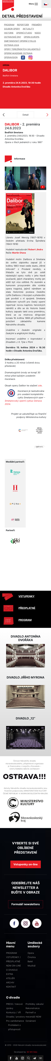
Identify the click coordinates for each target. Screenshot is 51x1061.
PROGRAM (9, 24)
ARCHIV (10, 982)
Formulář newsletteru (25, 904)
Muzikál (31, 965)
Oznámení (31, 1020)
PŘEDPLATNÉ (26, 608)
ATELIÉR (10, 978)
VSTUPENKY (26, 596)
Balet (30, 961)
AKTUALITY (28, 28)
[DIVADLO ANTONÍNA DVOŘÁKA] (25, 655)
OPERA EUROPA (31, 37)
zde (40, 385)
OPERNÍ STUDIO (24, 33)
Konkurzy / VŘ (13, 1012)
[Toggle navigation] (46, 4)
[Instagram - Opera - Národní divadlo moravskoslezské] (30, 58)
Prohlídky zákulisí (35, 1004)
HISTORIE (8, 33)
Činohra (32, 957)
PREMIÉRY (37, 24)
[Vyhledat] (28, 1058)
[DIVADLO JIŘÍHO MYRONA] (25, 696)
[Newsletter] (34, 1058)
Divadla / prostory (15, 1016)
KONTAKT (11, 986)
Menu (32, 4)
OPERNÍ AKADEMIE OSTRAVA (18, 53)
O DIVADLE (12, 969)
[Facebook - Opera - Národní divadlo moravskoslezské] (23, 58)
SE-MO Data (32, 1052)
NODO (38, 33)
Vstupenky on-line (25, 864)
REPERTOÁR (23, 24)
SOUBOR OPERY (12, 28)
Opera (31, 953)
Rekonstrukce (33, 1008)
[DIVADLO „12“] (25, 737)
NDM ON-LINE (13, 965)
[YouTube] (16, 1058)
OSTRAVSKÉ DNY (12, 37)
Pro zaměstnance (15, 1020)
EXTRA (9, 974)
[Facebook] (10, 1058)
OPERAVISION (11, 57)
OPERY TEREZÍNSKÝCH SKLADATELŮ (22, 49)
